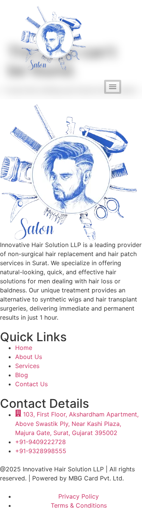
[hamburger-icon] (112, 87)
